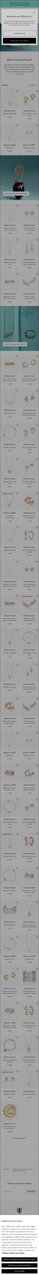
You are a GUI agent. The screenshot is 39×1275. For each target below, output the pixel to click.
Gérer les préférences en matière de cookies (19, 1259)
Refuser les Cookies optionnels (19, 1265)
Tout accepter (19, 1271)
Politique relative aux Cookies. (13, 1253)
